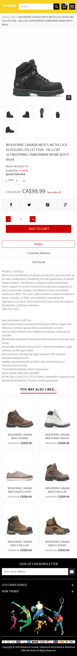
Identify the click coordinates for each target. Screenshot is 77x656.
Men (13, 17)
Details (38, 244)
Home (5, 17)
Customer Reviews (38, 253)
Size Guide (38, 262)
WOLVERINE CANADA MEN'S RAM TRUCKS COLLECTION (57, 438)
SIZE (11, 180)
